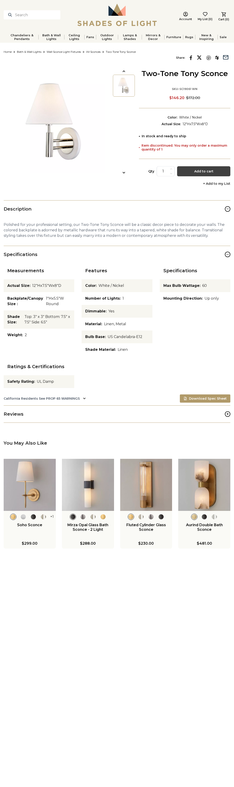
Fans (90, 37)
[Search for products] (11, 15)
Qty (151, 171)
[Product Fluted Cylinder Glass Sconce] (146, 485)
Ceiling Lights (74, 37)
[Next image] (124, 172)
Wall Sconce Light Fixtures (64, 51)
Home (8, 51)
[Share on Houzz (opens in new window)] (216, 57)
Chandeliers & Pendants (22, 37)
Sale (223, 37)
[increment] (171, 169)
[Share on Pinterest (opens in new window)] (208, 57)
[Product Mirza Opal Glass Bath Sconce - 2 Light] (88, 485)
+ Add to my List (216, 184)
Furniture (173, 37)
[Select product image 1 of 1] (124, 85)
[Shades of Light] (117, 15)
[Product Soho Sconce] (30, 485)
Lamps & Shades (130, 37)
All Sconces (93, 51)
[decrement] (171, 173)
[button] (54, 122)
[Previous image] (124, 71)
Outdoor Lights (107, 37)
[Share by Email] (226, 57)
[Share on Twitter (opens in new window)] (199, 57)
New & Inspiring (206, 37)
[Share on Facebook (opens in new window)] (191, 57)
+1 (52, 517)
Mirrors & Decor (153, 37)
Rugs (189, 37)
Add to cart (203, 171)
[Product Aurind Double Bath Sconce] (204, 485)
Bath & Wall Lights (51, 37)
